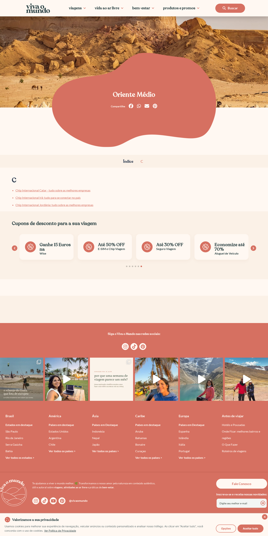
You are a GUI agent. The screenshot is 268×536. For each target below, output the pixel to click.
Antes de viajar (233, 416)
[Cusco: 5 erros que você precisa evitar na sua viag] (201, 379)
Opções (226, 528)
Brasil (9, 416)
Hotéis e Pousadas (233, 425)
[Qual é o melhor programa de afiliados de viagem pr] (66, 379)
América (55, 416)
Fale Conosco (241, 484)
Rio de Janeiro (14, 438)
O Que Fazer (230, 444)
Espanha (184, 431)
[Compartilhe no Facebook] (131, 106)
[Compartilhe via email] (147, 106)
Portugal (184, 451)
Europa (184, 416)
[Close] (264, 516)
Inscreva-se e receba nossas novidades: (241, 494)
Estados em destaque (19, 425)
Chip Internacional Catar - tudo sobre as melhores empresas (52, 190)
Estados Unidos (58, 431)
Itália (182, 444)
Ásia (95, 416)
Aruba (139, 431)
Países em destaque (61, 425)
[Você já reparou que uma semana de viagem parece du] (111, 379)
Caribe (140, 416)
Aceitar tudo (250, 528)
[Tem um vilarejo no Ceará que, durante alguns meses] (21, 379)
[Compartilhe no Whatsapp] (139, 106)
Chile (52, 444)
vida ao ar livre (107, 8)
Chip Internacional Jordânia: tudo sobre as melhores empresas (54, 205)
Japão (96, 444)
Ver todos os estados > (19, 457)
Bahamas (141, 438)
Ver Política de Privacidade (60, 530)
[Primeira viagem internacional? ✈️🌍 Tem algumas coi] (156, 379)
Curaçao (140, 451)
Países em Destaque (105, 425)
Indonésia (98, 431)
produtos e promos (179, 8)
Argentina (55, 438)
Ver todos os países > (62, 451)
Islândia (184, 438)
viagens (75, 8)
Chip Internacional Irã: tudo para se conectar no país (48, 197)
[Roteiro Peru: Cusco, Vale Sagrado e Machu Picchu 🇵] (246, 379)
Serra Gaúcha (13, 444)
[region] (134, 524)
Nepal (96, 438)
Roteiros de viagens (234, 451)
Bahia (9, 451)
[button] (126, 266)
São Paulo (11, 431)
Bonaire (140, 444)
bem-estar (141, 8)
